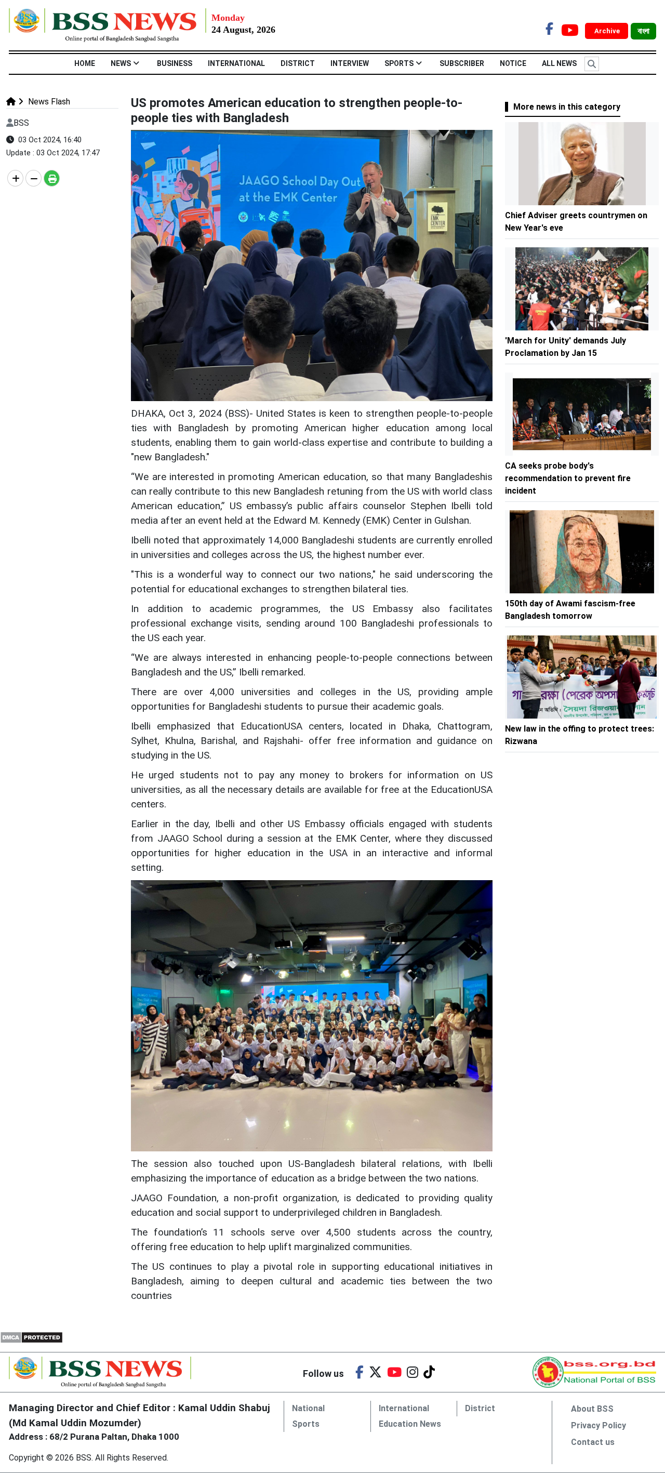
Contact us (593, 1442)
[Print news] (52, 178)
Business (174, 63)
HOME (84, 63)
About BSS (592, 1409)
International (236, 63)
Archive (607, 31)
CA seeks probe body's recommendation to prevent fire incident (568, 478)
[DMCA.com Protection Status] (31, 1337)
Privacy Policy (598, 1425)
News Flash (48, 102)
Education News (410, 1424)
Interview (349, 63)
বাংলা (643, 31)
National (308, 1408)
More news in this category (566, 107)
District (298, 63)
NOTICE (513, 63)
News (121, 63)
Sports (399, 63)
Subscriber (462, 63)
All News (559, 63)
